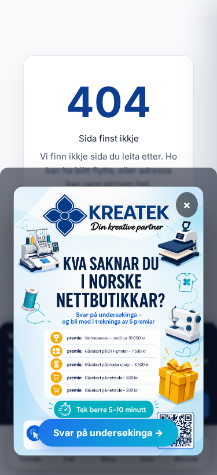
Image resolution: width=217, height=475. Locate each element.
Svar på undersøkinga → (108, 432)
